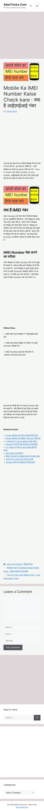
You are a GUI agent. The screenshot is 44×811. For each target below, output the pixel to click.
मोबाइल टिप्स (28, 564)
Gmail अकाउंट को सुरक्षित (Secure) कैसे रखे (23, 438)
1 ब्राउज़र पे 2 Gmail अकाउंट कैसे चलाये (21, 441)
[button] (31, 5)
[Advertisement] (22, 36)
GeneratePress (22, 807)
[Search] (37, 717)
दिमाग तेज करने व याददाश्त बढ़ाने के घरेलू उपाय (23, 456)
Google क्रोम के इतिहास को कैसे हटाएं (20, 462)
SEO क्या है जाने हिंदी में (14, 453)
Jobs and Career (14, 564)
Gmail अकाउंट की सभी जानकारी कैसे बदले (22, 435)
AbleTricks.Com (15, 4)
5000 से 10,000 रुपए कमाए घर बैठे (19, 459)
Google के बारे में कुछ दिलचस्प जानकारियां (21, 444)
